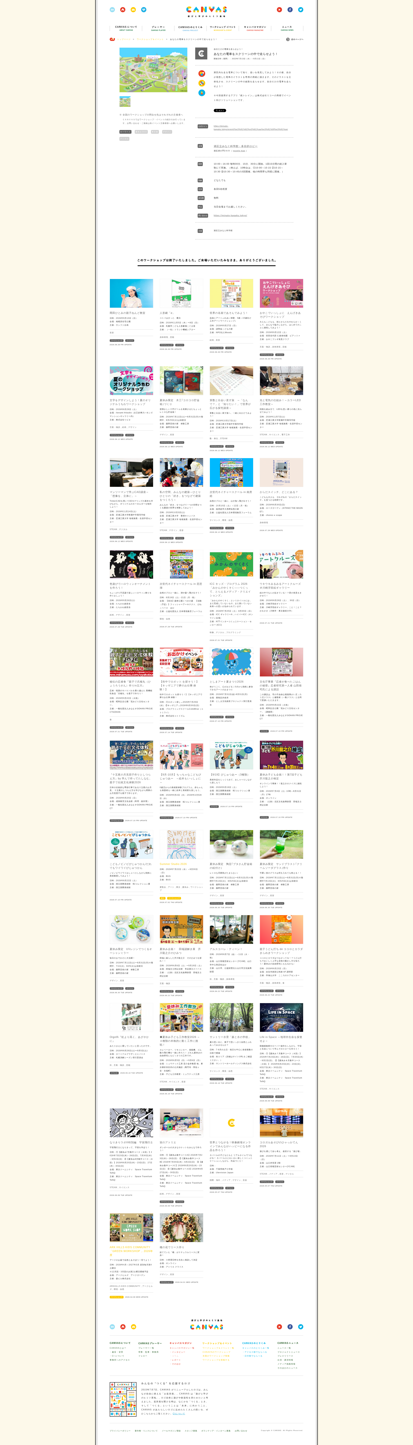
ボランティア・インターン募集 (216, 1431)
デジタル (124, 139)
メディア (226, 1180)
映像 (212, 632)
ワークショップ (116, 340)
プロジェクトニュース (288, 1352)
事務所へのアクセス (120, 1360)
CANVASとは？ (118, 1348)
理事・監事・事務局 (148, 1352)
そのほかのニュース (287, 1368)
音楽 (245, 1180)
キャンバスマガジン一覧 (182, 1348)
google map (239, 151)
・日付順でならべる (252, 1356)
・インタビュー (178, 1352)
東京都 (155, 132)
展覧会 (163, 887)
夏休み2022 (141, 132)
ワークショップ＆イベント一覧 (218, 1348)
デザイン (167, 132)
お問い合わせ (241, 1431)
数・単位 (214, 438)
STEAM (223, 438)
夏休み (185, 887)
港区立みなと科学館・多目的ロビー (236, 146)
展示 (162, 898)
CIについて (179, 1413)
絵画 (212, 340)
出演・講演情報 (285, 1360)
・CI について (117, 1356)
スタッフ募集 (191, 1431)
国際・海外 (215, 1180)
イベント (129, 340)
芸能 (172, 337)
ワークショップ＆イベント (150, 39)
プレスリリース (285, 1356)
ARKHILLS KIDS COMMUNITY (125, 1286)
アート (171, 887)
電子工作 (286, 435)
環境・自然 (227, 520)
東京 (178, 887)
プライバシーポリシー (120, 1431)
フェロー (142, 1356)
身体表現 (164, 337)
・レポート (175, 1360)
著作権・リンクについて (146, 1431)
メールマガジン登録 (171, 1431)
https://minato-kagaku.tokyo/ (230, 215)
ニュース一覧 (284, 1348)
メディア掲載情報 (286, 1364)
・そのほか (175, 1364)
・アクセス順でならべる (254, 1352)
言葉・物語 (265, 347)
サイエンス (274, 435)
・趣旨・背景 (116, 1352)
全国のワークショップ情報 (216, 1356)
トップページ (124, 39)
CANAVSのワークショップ (217, 1352)
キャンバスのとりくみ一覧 (255, 1348)
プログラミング (233, 632)
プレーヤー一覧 (146, 1348)
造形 (112, 333)
